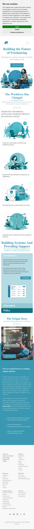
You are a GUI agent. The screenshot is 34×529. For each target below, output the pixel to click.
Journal (4, 487)
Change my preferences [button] (17, 32)
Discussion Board (6, 480)
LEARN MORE (25, 278)
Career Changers (6, 505)
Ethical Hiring (21, 496)
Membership (21, 456)
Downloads (5, 482)
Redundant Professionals (8, 508)
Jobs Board (21, 459)
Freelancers (10, 255)
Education (9, 306)
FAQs (3, 485)
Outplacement (6, 503)
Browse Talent (22, 477)
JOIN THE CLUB (17, 65)
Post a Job (21, 475)
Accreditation (5, 501)
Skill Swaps (21, 464)
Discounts (5, 484)
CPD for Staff (5, 496)
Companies (5, 478)
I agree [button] (17, 26)
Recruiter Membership (23, 478)
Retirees (4, 506)
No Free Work (21, 494)
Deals (19, 461)
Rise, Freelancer (22, 492)
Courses (20, 470)
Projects (4, 477)
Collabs (20, 463)
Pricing (20, 457)
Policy (6, 310)
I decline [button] (17, 29)
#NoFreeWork (6, 406)
